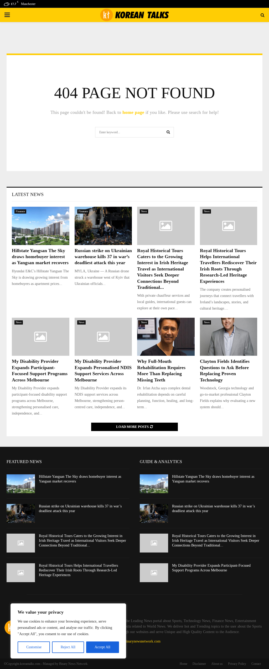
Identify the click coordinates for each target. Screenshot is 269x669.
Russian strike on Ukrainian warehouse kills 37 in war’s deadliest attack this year (103, 257)
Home (183, 664)
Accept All (102, 647)
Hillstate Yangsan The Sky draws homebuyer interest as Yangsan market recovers (40, 257)
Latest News (28, 194)
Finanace (20, 211)
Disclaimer (199, 664)
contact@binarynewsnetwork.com (135, 641)
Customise (34, 647)
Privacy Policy (237, 664)
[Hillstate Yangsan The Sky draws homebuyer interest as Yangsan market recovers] (40, 226)
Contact (256, 664)
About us (217, 664)
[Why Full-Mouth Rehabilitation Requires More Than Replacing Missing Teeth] (166, 337)
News (144, 211)
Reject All (68, 647)
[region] (68, 631)
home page (133, 112)
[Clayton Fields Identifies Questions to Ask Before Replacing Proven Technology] (228, 337)
